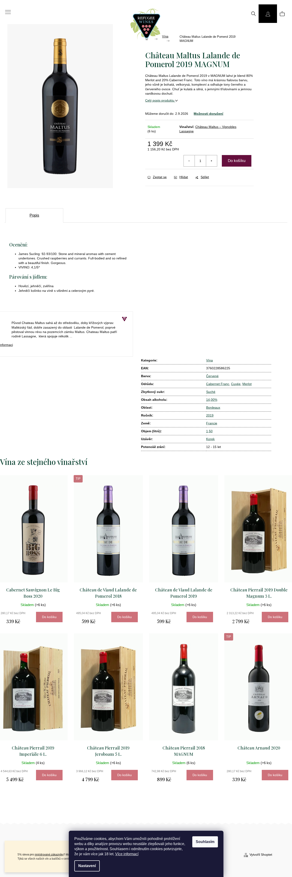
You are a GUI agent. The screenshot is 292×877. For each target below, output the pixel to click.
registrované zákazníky (49, 854)
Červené (212, 376)
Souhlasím (205, 842)
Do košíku (236, 161)
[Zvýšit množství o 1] (211, 160)
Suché (210, 392)
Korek (210, 439)
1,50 (209, 431)
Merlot (247, 384)
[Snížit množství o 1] (189, 160)
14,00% (211, 399)
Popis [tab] (34, 215)
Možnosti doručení (208, 113)
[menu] (6, 9)
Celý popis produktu (160, 100)
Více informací (126, 854)
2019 (210, 415)
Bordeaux (213, 407)
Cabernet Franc (217, 384)
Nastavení (87, 866)
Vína (209, 360)
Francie (211, 423)
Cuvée (236, 384)
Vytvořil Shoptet (261, 854)
